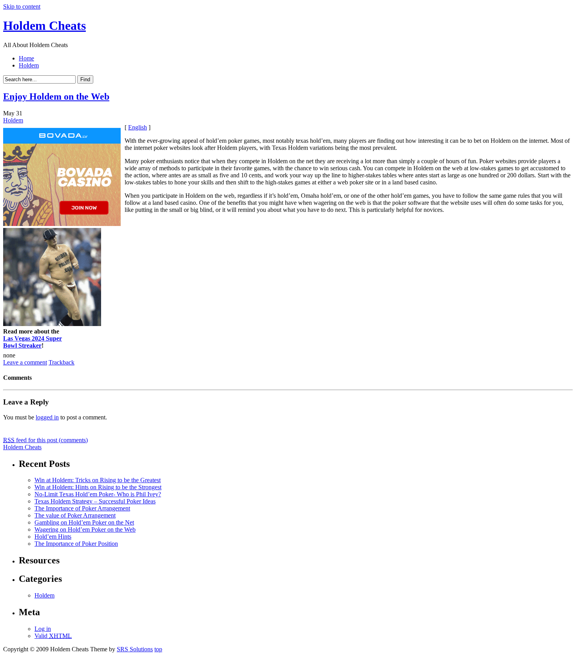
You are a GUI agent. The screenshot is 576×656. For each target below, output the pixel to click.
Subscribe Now (288, 362)
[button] (288, 297)
